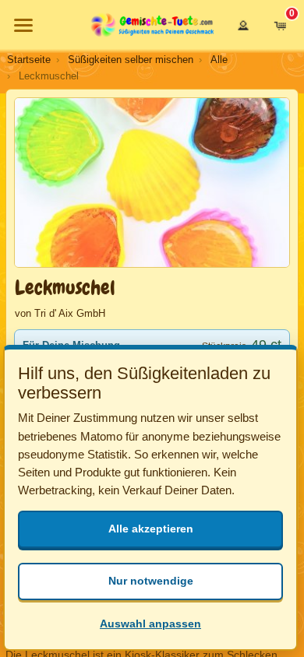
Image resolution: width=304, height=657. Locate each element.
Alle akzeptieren (150, 528)
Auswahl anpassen (150, 623)
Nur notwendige (150, 580)
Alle (219, 59)
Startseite (29, 59)
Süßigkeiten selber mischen (130, 59)
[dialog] (150, 498)
